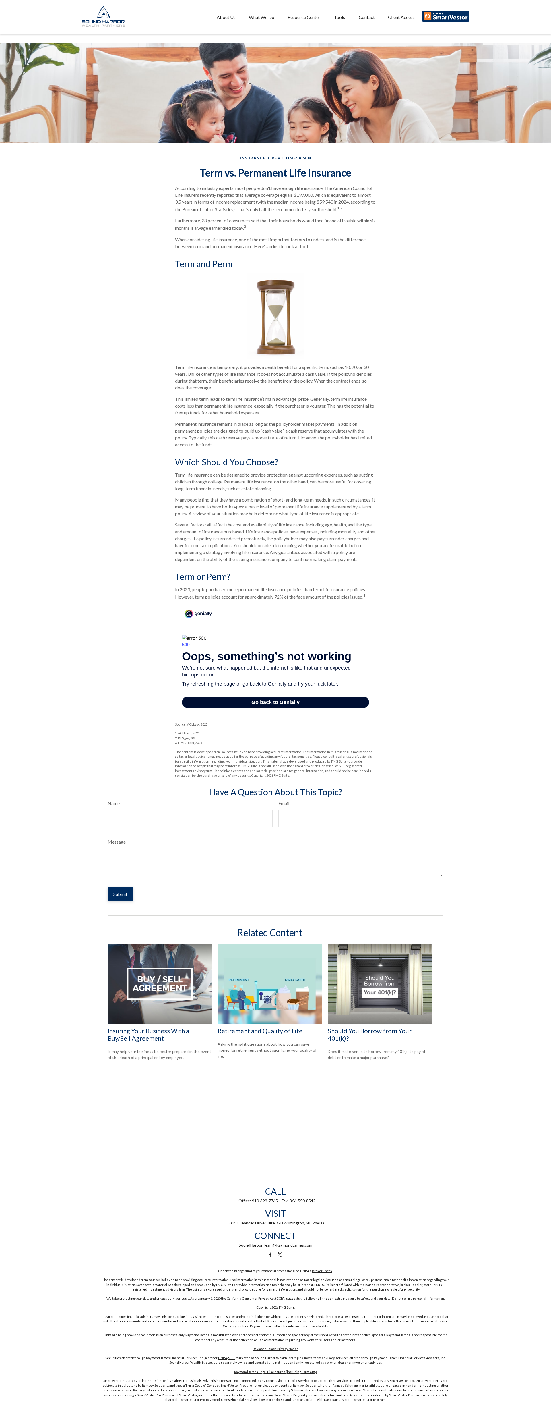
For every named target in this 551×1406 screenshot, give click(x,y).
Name (114, 803)
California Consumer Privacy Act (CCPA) (256, 1298)
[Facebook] (270, 1255)
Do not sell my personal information (418, 1298)
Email (283, 803)
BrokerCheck (322, 1271)
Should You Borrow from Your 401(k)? (370, 1034)
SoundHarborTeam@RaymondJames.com (275, 1245)
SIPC (231, 1358)
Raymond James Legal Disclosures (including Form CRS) (275, 1372)
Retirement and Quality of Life (260, 1031)
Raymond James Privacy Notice (275, 1349)
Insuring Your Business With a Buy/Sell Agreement (148, 1034)
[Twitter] (280, 1255)
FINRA (222, 1358)
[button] (226, 17)
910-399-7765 (265, 1200)
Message (117, 841)
